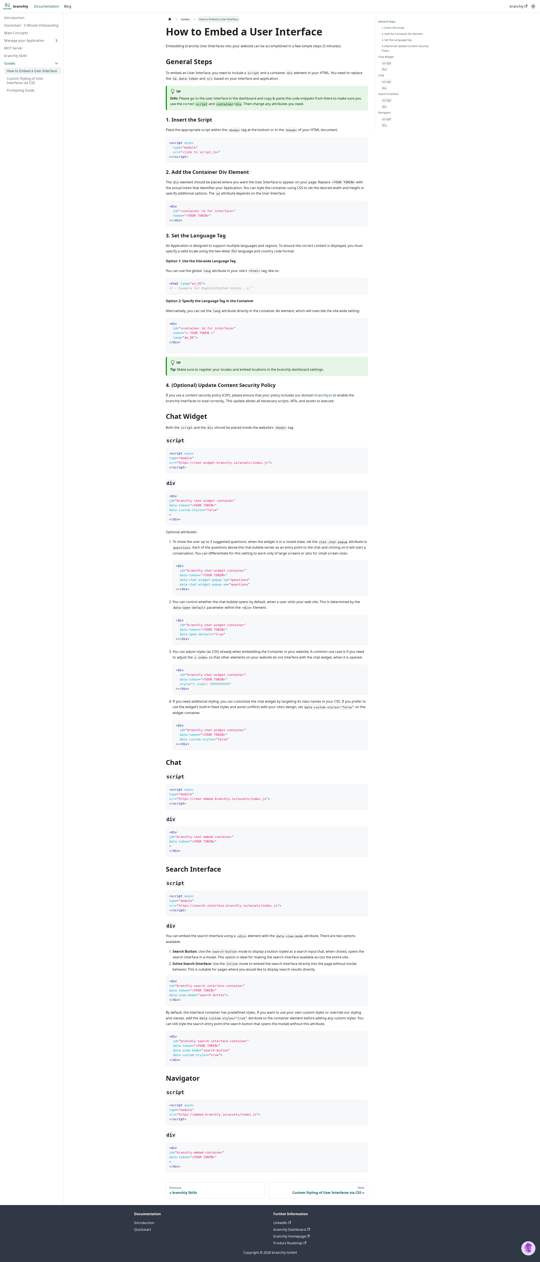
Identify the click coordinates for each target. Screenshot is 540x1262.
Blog (67, 6)
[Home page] (170, 19)
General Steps (387, 21)
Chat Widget (386, 57)
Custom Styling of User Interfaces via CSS (25, 80)
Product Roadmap (287, 1243)
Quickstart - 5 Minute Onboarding (31, 25)
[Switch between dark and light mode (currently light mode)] (533, 6)
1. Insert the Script (393, 28)
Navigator (384, 112)
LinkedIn (280, 1222)
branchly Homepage (289, 1236)
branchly (517, 6)
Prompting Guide (20, 90)
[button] (528, 1248)
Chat (381, 75)
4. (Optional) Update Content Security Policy (405, 48)
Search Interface (388, 94)
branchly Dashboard (289, 1229)
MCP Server (13, 48)
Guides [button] (9, 63)
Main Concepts (16, 33)
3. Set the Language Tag (397, 40)
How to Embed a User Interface (32, 71)
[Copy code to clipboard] (362, 142)
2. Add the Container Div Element (402, 34)
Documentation (46, 6)
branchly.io (323, 395)
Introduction (14, 17)
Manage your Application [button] (24, 40)
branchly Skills (15, 55)
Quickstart (142, 1229)
